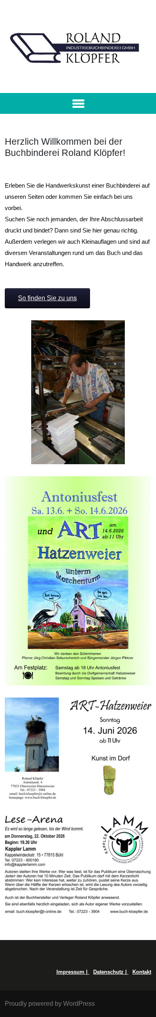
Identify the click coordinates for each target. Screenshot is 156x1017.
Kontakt (141, 972)
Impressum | (72, 972)
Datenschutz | (110, 972)
